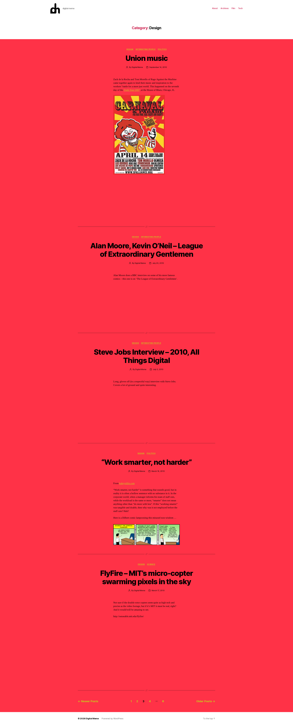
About (215, 8)
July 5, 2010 (158, 369)
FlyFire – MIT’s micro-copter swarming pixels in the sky (146, 577)
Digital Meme (137, 67)
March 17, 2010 (158, 590)
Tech (240, 8)
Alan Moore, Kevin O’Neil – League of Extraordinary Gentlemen (146, 249)
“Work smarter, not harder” (146, 462)
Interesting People (146, 49)
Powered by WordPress (112, 718)
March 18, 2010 (158, 471)
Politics (162, 49)
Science (151, 564)
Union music (146, 58)
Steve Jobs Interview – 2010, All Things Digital (146, 356)
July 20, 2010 (158, 263)
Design (129, 49)
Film (233, 8)
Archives (225, 8)
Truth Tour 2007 (132, 90)
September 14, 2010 (158, 67)
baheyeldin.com (127, 483)
